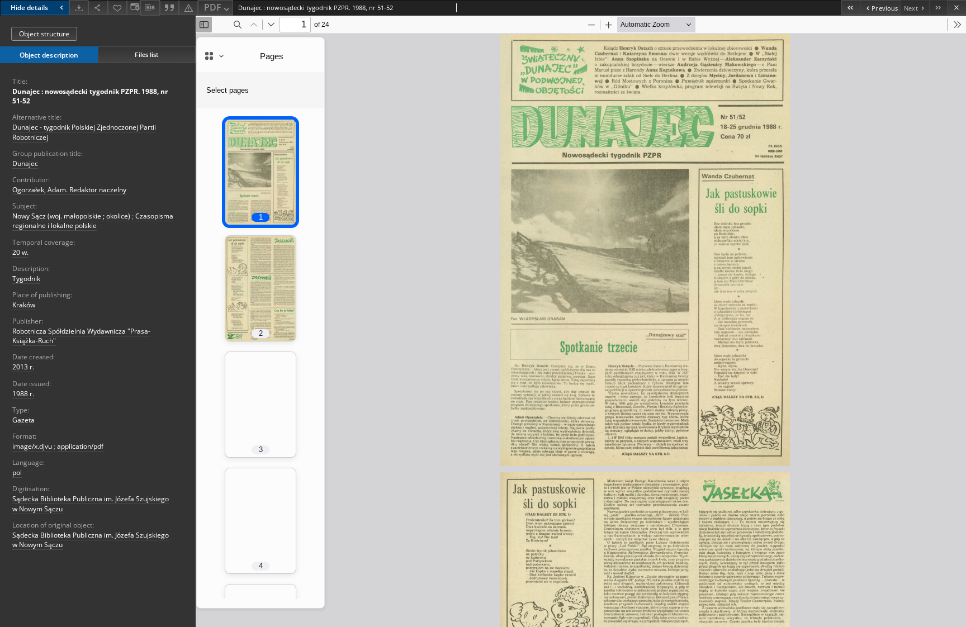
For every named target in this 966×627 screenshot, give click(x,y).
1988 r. (23, 393)
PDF (212, 7)
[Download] (78, 7)
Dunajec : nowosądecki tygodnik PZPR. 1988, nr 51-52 (90, 96)
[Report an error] (188, 7)
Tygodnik (26, 278)
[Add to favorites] (117, 7)
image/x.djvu (32, 446)
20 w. (20, 252)
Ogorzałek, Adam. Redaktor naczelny (69, 189)
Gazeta (23, 420)
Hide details (29, 7)
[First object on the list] (850, 7)
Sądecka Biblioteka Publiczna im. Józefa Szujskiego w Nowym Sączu (90, 539)
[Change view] (133, 7)
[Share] (97, 7)
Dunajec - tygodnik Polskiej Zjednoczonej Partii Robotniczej (84, 131)
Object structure (44, 34)
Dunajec (25, 163)
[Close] (957, 7)
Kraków (23, 305)
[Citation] (169, 7)
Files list (146, 54)
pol (17, 472)
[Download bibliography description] (149, 8)
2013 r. (23, 367)
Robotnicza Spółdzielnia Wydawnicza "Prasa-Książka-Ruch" (81, 335)
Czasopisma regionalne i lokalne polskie (92, 220)
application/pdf (80, 446)
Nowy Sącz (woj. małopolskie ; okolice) (71, 216)
